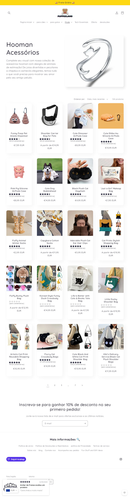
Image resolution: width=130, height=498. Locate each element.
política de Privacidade (81, 446)
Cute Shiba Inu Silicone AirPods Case (111, 136)
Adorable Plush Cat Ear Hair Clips (80, 241)
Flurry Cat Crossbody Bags (49, 355)
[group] (19, 140)
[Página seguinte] (82, 385)
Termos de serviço (101, 446)
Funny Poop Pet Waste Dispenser (19, 134)
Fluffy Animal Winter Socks (19, 241)
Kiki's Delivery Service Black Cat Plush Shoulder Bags (111, 358)
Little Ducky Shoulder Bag (111, 300)
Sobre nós (31, 450)
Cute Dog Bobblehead (49, 189)
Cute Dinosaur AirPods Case (80, 134)
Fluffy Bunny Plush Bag (19, 297)
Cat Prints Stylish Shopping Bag (111, 241)
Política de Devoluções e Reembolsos (52, 446)
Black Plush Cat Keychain (80, 189)
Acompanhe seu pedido (68, 450)
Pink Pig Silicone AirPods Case (19, 189)
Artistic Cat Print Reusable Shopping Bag (19, 357)
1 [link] (47, 385)
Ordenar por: (79, 99)
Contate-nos (50, 450)
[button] (9, 13)
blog (40, 450)
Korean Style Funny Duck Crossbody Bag (50, 298)
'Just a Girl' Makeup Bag (111, 189)
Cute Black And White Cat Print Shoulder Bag (80, 357)
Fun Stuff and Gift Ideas (92, 450)
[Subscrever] (85, 423)
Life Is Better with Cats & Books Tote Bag (80, 298)
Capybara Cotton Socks (50, 241)
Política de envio (26, 446)
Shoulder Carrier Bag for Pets (49, 134)
